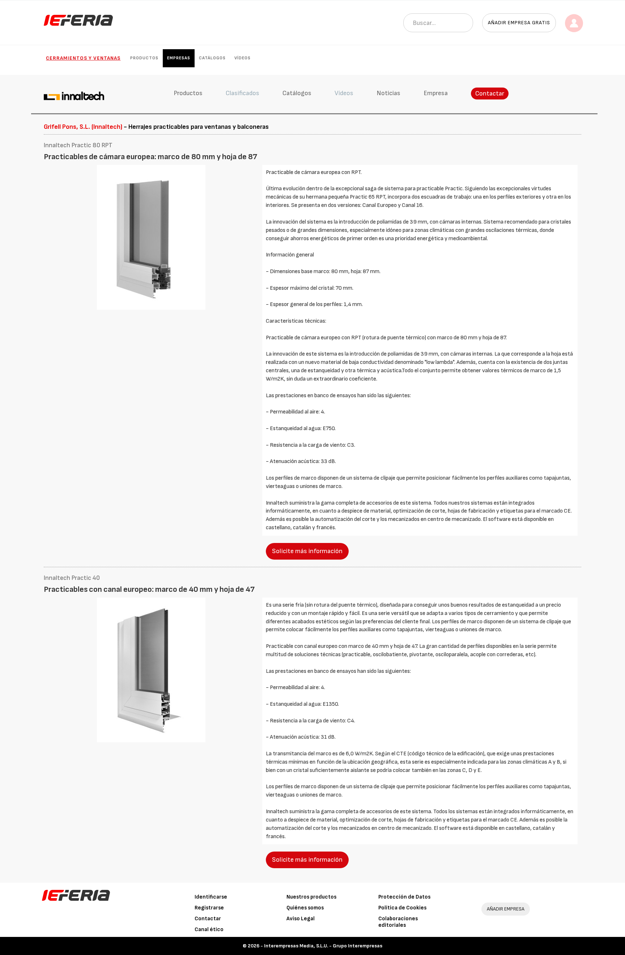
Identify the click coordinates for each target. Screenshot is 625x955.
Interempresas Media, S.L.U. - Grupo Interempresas (323, 946)
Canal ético (209, 929)
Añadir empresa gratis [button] (519, 23)
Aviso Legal (300, 918)
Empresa (436, 93)
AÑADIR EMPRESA (505, 909)
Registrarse (209, 907)
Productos (144, 58)
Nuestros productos (311, 897)
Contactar (489, 93)
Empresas (178, 58)
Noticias (388, 93)
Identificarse (211, 897)
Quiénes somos (305, 907)
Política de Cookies (402, 907)
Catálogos (212, 58)
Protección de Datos (404, 897)
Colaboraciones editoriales (398, 922)
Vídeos (242, 58)
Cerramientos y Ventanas (83, 58)
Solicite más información (307, 551)
